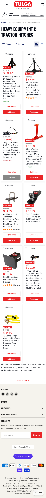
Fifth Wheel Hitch (30, 483)
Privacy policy (12, 488)
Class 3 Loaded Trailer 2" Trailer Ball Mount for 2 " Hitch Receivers (33, 218)
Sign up (36, 435)
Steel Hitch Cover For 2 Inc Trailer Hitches (11, 279)
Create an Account (12, 478)
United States (21, 447)
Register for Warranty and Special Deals (18, 486)
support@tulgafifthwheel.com (32, 16)
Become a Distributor (29, 481)
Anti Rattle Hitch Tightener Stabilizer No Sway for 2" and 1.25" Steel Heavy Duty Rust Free (11, 220)
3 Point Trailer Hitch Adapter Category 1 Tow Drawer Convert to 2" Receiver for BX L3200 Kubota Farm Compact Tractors (34, 156)
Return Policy (25, 488)
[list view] (42, 44)
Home (3, 23)
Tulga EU (36, 488)
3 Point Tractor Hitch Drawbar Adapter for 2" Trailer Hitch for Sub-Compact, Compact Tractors (33, 88)
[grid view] (36, 44)
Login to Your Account (30, 478)
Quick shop (11, 106)
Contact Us (10, 483)
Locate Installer (12, 481)
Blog (19, 483)
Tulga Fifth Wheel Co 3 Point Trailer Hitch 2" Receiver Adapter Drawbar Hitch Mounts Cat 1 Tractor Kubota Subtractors (11, 149)
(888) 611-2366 (27, 14)
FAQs (38, 486)
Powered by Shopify (23, 494)
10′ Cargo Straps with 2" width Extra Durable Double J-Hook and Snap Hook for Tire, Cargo (11, 342)
